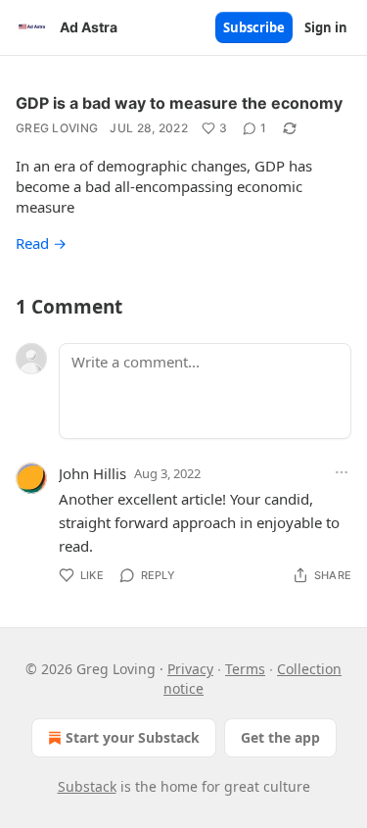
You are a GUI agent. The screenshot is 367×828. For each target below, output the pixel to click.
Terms (245, 668)
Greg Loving (57, 128)
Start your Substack (133, 737)
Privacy (190, 668)
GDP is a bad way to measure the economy (179, 103)
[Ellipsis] (341, 472)
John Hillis (92, 473)
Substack (87, 786)
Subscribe (254, 27)
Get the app (280, 737)
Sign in (325, 27)
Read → (41, 243)
